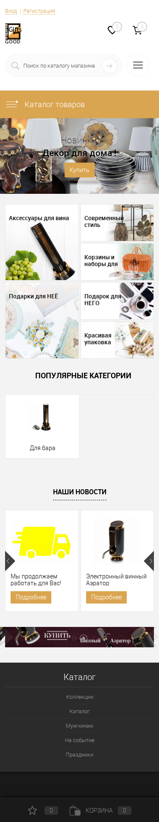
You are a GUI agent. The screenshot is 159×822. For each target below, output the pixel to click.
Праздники (79, 754)
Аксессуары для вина (39, 218)
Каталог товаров (54, 104)
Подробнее (31, 597)
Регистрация (39, 11)
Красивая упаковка (98, 339)
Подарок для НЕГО (102, 299)
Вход (11, 11)
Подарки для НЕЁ (33, 296)
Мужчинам (79, 726)
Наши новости (79, 491)
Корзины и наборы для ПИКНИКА (101, 260)
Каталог (79, 711)
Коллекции (79, 697)
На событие (80, 740)
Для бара (43, 448)
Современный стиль (104, 221)
